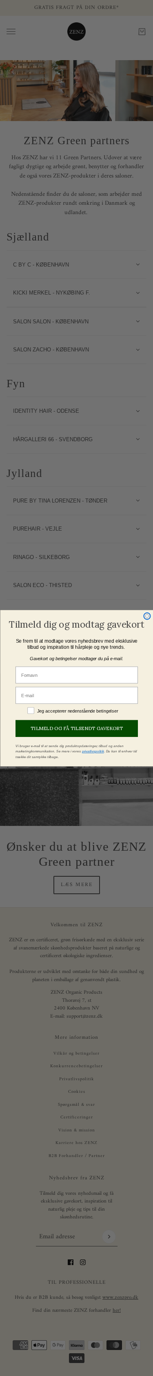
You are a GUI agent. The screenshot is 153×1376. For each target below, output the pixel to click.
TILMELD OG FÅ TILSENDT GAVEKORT (77, 728)
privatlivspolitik (93, 751)
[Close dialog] (147, 616)
